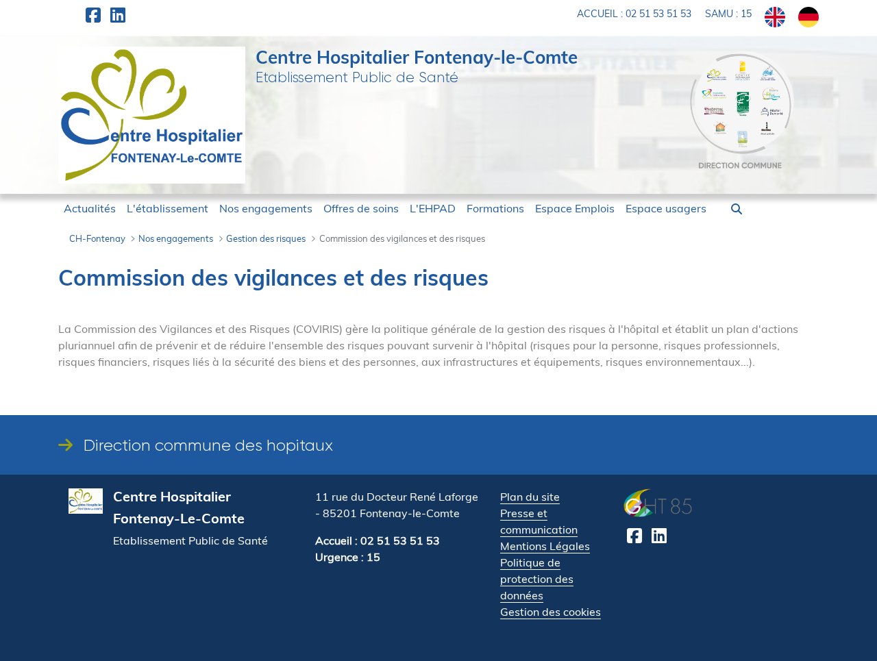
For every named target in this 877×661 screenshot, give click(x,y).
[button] (736, 209)
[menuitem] (89, 208)
